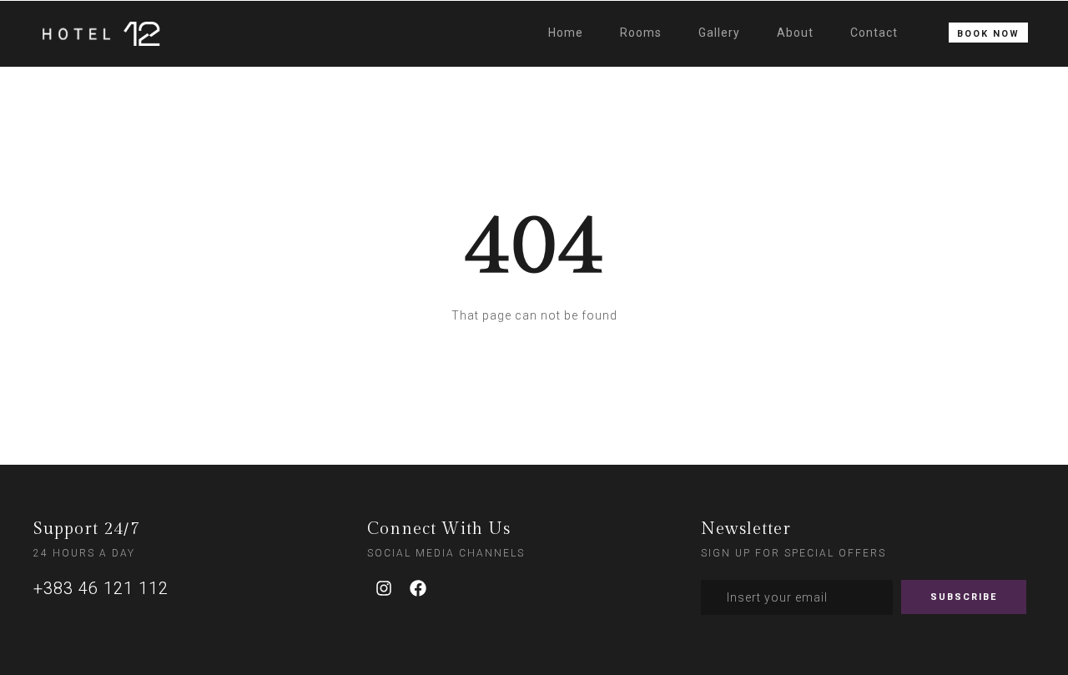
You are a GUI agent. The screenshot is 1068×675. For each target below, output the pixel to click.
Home (565, 32)
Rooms (641, 32)
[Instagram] (383, 588)
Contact (874, 32)
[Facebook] (418, 588)
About (795, 32)
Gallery (719, 32)
